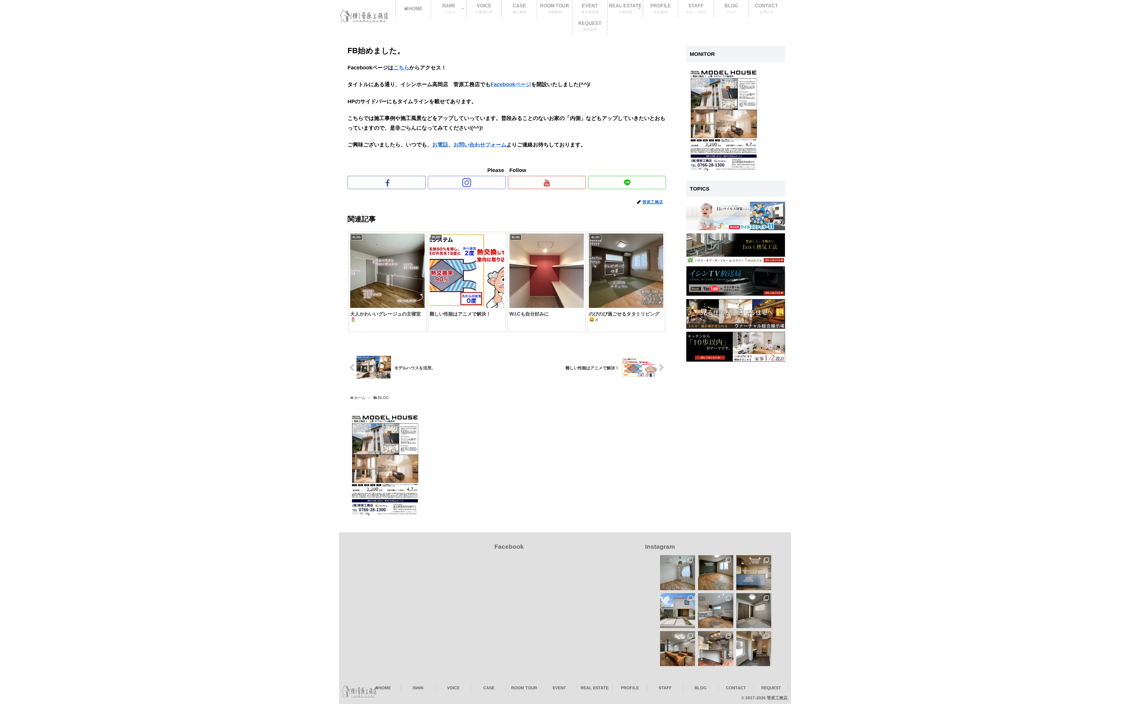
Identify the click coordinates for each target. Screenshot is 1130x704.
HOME (384, 687)
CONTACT (736, 687)
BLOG (700, 687)
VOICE (453, 687)
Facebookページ (511, 84)
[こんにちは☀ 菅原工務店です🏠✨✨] (753, 648)
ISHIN (418, 687)
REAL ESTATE (595, 687)
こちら (401, 68)
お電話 (440, 145)
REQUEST (771, 687)
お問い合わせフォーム (479, 145)
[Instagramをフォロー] (467, 182)
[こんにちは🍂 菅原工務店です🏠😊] (715, 610)
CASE (488, 687)
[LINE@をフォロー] (627, 182)
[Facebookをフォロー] (387, 182)
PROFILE (630, 687)
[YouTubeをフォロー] (547, 182)
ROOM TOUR (524, 687)
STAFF (665, 687)
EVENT (559, 687)
